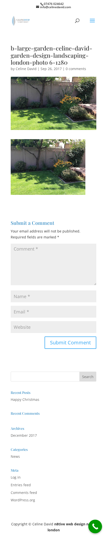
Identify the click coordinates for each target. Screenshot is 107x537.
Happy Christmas (25, 399)
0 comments (76, 68)
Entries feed (21, 485)
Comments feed (24, 492)
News (15, 456)
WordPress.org (23, 500)
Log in (16, 477)
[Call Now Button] (95, 526)
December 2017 (24, 435)
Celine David (26, 68)
